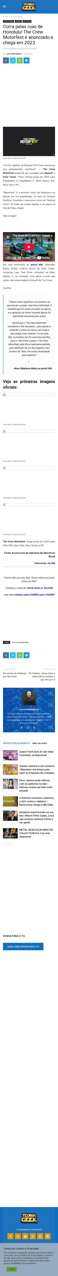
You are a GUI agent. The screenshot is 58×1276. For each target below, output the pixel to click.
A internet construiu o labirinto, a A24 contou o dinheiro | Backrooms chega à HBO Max (36, 801)
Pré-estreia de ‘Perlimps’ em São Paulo (15, 675)
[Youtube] (25, 1236)
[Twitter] (13, 60)
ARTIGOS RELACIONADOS (16, 743)
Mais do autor (40, 743)
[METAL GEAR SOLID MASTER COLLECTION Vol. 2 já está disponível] (10, 833)
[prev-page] (5, 844)
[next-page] (9, 844)
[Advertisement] (29, 96)
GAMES (18, 21)
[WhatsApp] (20, 60)
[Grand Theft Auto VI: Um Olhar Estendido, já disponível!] (10, 755)
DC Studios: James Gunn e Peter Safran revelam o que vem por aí (42, 676)
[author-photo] (29, 705)
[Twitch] (40, 1236)
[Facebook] (6, 60)
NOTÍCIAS (26, 21)
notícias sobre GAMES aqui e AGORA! (34, 594)
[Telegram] (26, 60)
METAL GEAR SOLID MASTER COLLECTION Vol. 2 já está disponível (36, 833)
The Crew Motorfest (20, 642)
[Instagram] (29, 728)
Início (5, 16)
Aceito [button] (12, 1269)
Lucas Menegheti (14, 54)
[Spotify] (48, 1236)
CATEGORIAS (16, 16)
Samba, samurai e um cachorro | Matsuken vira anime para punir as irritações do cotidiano (37, 769)
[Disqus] (29, 891)
